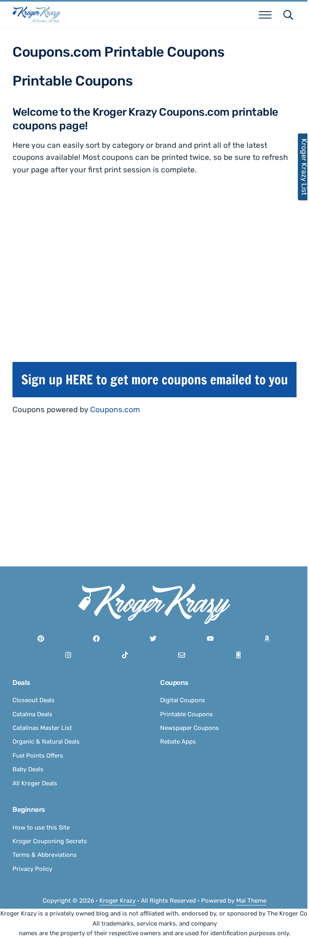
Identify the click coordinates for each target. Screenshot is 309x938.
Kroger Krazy (117, 900)
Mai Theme (251, 900)
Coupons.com (115, 409)
